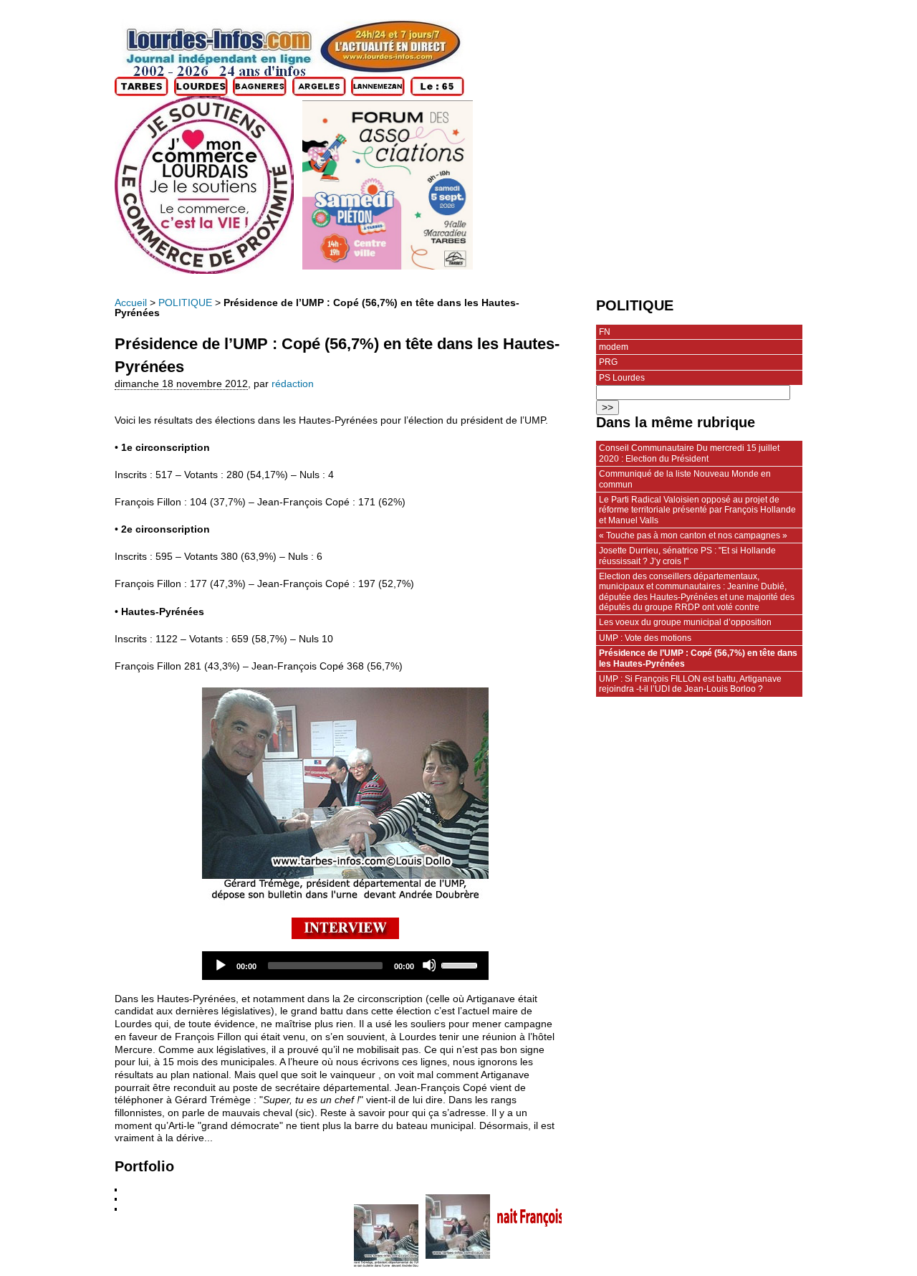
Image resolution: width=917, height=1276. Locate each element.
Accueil (131, 302)
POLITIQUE (185, 302)
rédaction (293, 383)
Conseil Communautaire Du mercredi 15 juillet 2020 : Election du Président (689, 453)
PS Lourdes (622, 378)
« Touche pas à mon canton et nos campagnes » (693, 535)
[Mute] (429, 964)
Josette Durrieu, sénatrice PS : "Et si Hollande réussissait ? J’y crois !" (687, 556)
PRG (608, 362)
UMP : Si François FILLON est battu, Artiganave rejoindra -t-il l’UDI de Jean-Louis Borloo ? (690, 684)
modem (613, 347)
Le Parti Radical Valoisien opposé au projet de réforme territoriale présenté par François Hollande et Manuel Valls (697, 510)
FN (604, 332)
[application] (345, 965)
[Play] (219, 964)
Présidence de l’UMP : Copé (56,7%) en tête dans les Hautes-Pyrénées (698, 658)
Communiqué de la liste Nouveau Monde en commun (685, 479)
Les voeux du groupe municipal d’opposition (685, 622)
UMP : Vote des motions (645, 638)
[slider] (461, 964)
